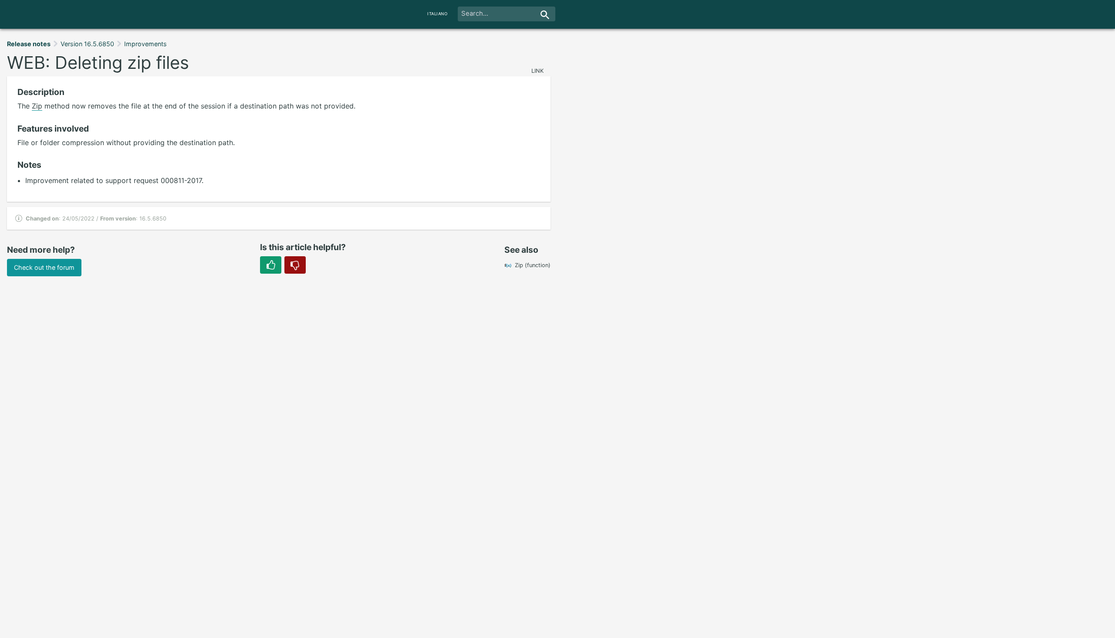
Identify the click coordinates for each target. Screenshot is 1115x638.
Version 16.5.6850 (87, 44)
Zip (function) (533, 265)
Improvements (145, 44)
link (537, 71)
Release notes (29, 44)
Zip (37, 106)
